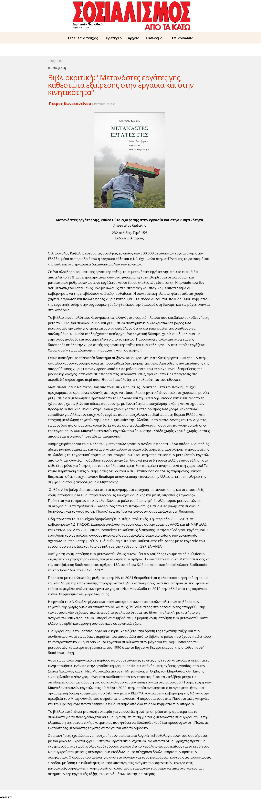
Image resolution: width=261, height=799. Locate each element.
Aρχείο (133, 38)
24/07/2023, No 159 (103, 104)
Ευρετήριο (113, 38)
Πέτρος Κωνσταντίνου (69, 103)
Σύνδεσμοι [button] (155, 38)
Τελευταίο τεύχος (82, 38)
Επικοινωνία (183, 38)
